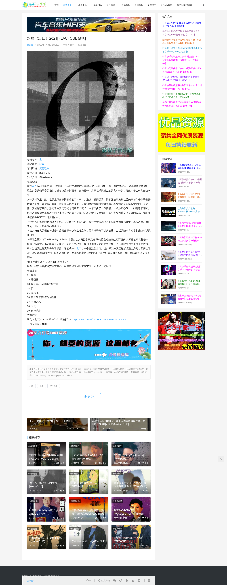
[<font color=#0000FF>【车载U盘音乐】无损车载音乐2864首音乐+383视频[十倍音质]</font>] (168, 165)
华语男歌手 (68, 4)
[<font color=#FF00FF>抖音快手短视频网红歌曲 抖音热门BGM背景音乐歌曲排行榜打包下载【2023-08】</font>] (168, 223)
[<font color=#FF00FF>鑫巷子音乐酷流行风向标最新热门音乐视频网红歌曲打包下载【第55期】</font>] (168, 295)
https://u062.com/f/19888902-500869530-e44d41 (99, 319)
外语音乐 (126, 4)
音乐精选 (110, 4)
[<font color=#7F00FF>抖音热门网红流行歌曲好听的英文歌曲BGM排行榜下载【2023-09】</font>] (168, 252)
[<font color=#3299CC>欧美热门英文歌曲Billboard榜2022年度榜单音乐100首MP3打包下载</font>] (168, 208)
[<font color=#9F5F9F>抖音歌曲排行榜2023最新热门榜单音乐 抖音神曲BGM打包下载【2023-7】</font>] (168, 179)
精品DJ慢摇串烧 (184, 4)
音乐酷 (30, 44)
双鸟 (41, 164)
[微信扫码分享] (114, 580)
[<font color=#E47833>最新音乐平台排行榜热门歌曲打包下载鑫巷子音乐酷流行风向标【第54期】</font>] (168, 194)
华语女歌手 (83, 4)
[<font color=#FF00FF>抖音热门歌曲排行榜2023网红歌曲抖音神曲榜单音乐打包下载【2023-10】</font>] (168, 237)
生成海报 (105, 580)
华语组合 (97, 4)
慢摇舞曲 (151, 4)
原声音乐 (139, 4)
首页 (57, 4)
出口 (41, 159)
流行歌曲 (44, 168)
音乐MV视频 (166, 4)
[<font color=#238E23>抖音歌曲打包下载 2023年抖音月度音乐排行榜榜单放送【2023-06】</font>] (168, 281)
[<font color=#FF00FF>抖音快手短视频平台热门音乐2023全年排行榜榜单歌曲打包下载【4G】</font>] (168, 266)
